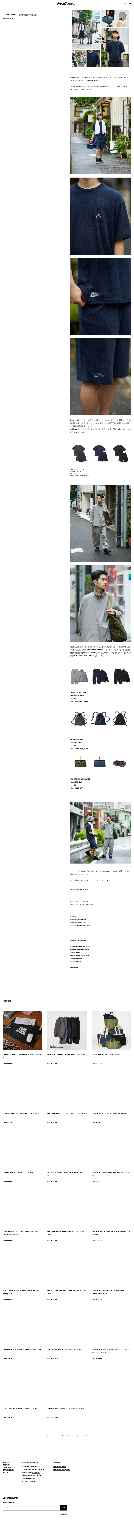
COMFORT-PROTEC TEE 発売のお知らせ (18, 1172)
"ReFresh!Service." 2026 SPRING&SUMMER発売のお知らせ (111, 1233)
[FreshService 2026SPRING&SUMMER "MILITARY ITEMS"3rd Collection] (111, 1266)
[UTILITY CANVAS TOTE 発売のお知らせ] (111, 1030)
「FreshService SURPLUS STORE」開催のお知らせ (22, 1113)
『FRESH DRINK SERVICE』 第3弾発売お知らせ (65, 1408)
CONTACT (6, 1462)
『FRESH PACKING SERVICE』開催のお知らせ (20, 1408)
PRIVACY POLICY (8, 1470)
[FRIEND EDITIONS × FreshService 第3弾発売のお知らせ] (22, 1030)
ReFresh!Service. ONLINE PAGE (79, 889)
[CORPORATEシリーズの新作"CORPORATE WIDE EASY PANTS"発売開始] (22, 1207)
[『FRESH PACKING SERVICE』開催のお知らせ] (22, 1384)
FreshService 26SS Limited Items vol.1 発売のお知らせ (66, 1233)
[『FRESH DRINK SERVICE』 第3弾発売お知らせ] (67, 1384)
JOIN (63, 1508)
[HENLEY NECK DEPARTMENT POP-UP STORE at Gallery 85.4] (22, 1266)
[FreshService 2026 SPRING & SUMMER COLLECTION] (22, 1325)
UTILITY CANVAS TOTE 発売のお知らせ (107, 1054)
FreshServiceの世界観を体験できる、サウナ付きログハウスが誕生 (111, 1351)
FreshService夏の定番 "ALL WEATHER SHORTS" (110, 1113)
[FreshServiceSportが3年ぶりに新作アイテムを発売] (67, 1089)
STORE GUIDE (7, 1467)
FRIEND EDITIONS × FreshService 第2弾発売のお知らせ (66, 1292)
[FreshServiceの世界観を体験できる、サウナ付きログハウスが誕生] (111, 1325)
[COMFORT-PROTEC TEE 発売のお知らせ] (22, 1148)
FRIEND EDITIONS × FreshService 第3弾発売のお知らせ (22, 1056)
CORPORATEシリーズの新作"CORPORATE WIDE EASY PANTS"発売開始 (21, 1233)
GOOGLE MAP (74, 967)
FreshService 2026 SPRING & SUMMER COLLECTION (22, 1349)
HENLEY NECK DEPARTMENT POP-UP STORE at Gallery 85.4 (20, 1292)
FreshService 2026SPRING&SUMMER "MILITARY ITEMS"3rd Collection (110, 1292)
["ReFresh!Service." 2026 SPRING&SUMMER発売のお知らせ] (111, 1207)
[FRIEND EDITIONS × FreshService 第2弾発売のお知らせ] (67, 1266)
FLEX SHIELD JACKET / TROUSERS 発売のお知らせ (66, 1054)
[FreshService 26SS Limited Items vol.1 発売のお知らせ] (67, 1207)
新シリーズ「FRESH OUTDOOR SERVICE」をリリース (66, 1174)
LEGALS (5, 1473)
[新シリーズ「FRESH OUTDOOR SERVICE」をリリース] (67, 1148)
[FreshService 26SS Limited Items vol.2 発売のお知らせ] (111, 1148)
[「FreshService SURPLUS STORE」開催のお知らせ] (22, 1089)
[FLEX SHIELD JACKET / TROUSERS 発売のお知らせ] (67, 1030)
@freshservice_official (59, 1467)
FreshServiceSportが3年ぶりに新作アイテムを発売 (66, 1113)
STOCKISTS (6, 1465)
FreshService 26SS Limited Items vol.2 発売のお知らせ (111, 1174)
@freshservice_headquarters (61, 1470)
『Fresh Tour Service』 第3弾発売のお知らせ (64, 1349)
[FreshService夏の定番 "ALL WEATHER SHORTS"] (111, 1089)
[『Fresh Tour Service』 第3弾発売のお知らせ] (67, 1325)
